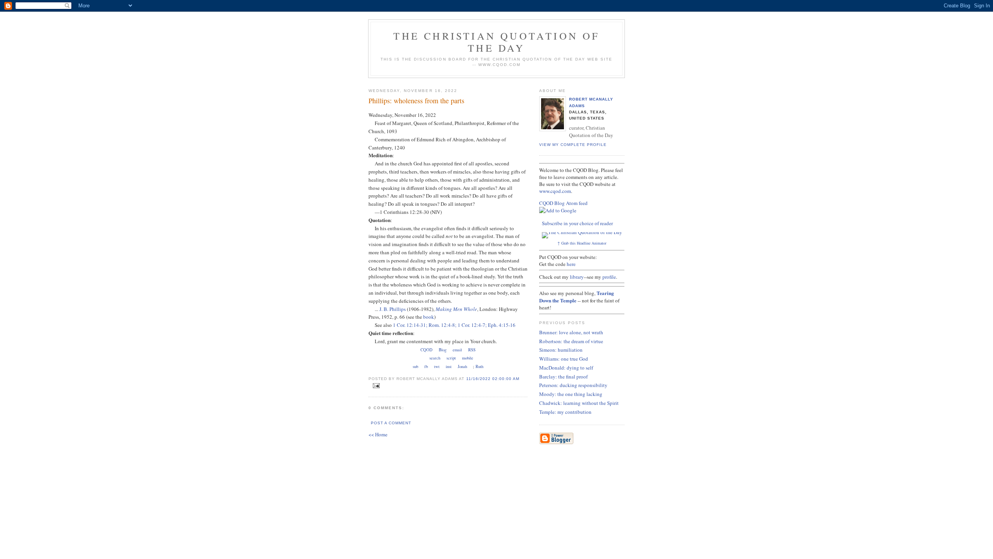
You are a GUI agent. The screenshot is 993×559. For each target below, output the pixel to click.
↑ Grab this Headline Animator (581, 243)
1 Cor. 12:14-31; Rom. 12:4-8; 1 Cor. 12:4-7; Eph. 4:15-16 (454, 324)
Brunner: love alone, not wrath (571, 332)
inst (449, 366)
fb (426, 366)
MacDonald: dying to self (566, 367)
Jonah (462, 366)
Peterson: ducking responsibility (573, 385)
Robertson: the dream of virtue (571, 341)
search (434, 358)
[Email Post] (374, 385)
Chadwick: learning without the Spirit (579, 402)
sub (415, 366)
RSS (472, 349)
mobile (467, 358)
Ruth (479, 366)
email (457, 349)
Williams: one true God (563, 358)
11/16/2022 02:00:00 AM (492, 379)
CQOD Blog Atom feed (563, 203)
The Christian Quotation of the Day (496, 41)
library (577, 276)
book (428, 316)
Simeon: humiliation (561, 349)
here (571, 263)
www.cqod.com (555, 190)
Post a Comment (391, 423)
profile (609, 276)
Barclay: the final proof (563, 376)
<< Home (378, 434)
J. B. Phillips (392, 309)
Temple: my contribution (565, 411)
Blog (442, 349)
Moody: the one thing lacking (570, 394)
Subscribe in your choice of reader (577, 223)
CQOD (426, 349)
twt (436, 366)
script (451, 358)
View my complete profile (573, 144)
